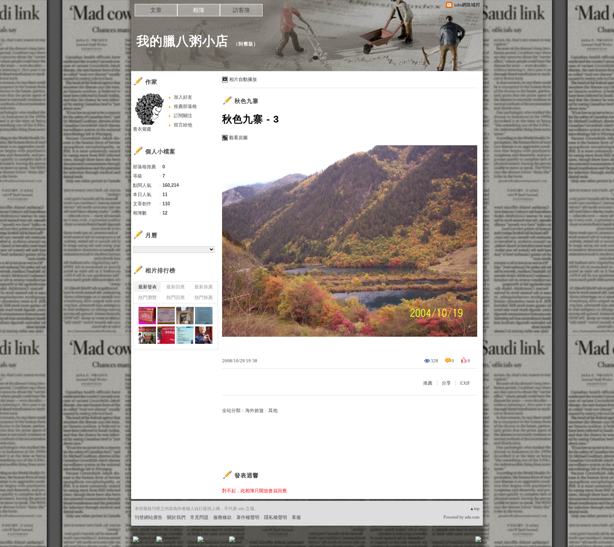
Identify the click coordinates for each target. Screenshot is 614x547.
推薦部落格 (185, 106)
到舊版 (245, 44)
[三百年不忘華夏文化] (185, 315)
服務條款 (222, 517)
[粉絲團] (136, 539)
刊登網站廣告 (148, 517)
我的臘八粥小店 (182, 41)
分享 (446, 383)
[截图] (185, 335)
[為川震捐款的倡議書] (203, 315)
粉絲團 (147, 541)
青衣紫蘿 (142, 129)
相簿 (198, 10)
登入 (433, 541)
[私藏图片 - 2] (147, 315)
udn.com (472, 517)
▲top (474, 508)
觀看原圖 (238, 137)
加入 (446, 541)
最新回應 (175, 286)
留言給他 (183, 125)
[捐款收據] (166, 315)
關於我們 (176, 517)
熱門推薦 (203, 297)
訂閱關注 (183, 115)
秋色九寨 (247, 101)
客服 (296, 517)
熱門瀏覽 (147, 297)
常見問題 (199, 517)
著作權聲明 (247, 517)
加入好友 (183, 97)
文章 (156, 10)
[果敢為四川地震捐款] (166, 335)
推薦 (427, 383)
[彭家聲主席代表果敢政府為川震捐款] (147, 335)
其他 (273, 410)
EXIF (465, 383)
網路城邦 (464, 541)
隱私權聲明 (275, 517)
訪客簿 (241, 10)
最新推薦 (203, 286)
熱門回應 (175, 297)
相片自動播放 (243, 79)
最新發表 (147, 286)
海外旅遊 (254, 410)
